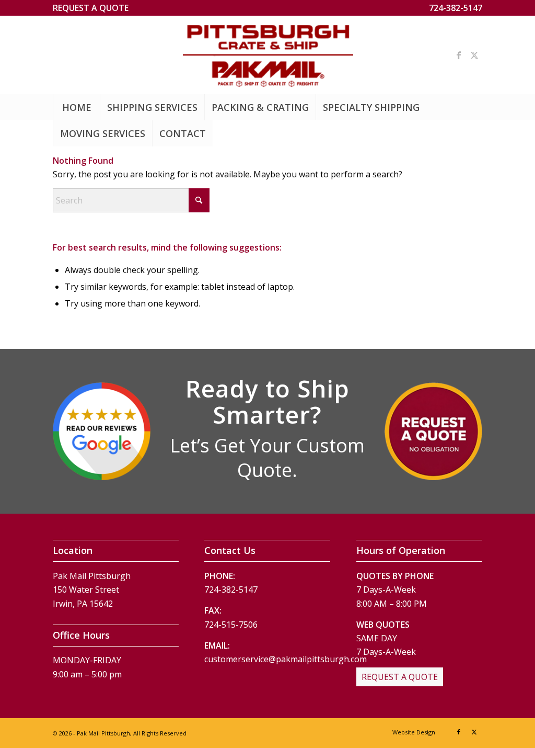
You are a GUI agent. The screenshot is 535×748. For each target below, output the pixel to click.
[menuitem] (91, 7)
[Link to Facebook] (459, 55)
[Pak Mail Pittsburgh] (267, 55)
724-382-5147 (455, 8)
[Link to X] (474, 55)
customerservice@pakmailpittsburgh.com (285, 659)
